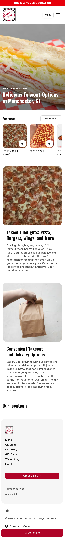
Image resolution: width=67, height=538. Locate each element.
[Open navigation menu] (58, 15)
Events (9, 464)
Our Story (11, 449)
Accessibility (12, 494)
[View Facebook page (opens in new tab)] (7, 511)
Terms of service (14, 488)
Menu (48, 15)
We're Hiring (12, 459)
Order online (32, 532)
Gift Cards (11, 454)
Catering (10, 444)
